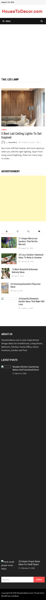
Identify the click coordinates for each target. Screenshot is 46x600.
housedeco (12, 142)
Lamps (4, 129)
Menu (8, 21)
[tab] (6, 231)
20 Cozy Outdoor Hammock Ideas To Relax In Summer (31, 256)
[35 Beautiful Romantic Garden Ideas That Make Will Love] (9, 299)
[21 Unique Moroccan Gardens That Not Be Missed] (9, 238)
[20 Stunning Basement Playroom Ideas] (5, 284)
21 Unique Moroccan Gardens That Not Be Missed (28, 241)
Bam (17, 596)
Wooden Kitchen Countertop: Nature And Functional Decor (26, 368)
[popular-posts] (6, 231)
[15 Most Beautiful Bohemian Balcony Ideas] (5, 269)
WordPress (6, 596)
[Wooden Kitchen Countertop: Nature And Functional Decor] (6, 367)
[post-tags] (39, 231)
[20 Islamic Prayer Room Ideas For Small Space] (9, 561)
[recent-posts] (17, 231)
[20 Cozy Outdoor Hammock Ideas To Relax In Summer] (9, 255)
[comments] (28, 231)
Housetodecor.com (25, 593)
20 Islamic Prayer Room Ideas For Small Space (29, 563)
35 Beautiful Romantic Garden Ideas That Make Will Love (31, 301)
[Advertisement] (23, 48)
